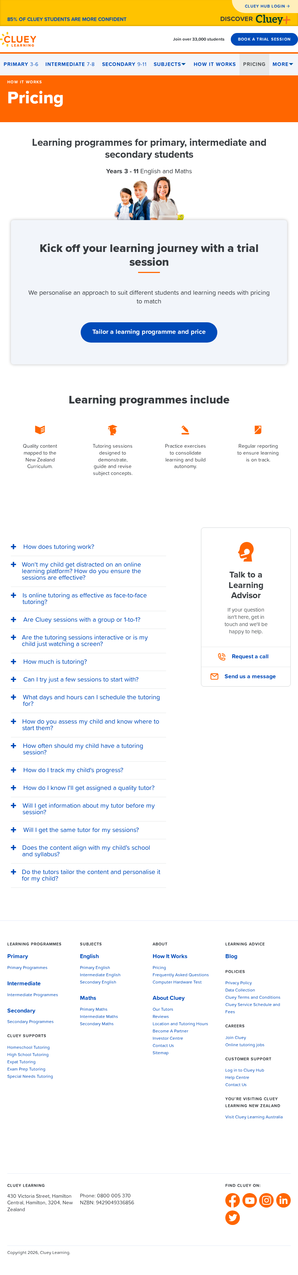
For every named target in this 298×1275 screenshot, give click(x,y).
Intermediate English (100, 975)
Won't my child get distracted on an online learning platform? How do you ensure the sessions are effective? (81, 571)
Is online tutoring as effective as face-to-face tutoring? (85, 598)
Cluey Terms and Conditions (253, 997)
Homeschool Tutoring (28, 1048)
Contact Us (163, 1046)
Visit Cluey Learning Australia (254, 1117)
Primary (21, 64)
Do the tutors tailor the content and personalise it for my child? (91, 875)
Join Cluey (235, 1038)
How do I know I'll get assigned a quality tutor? (88, 788)
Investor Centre (168, 1038)
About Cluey (169, 998)
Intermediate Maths (99, 1017)
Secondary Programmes (30, 1022)
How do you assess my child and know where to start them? (90, 725)
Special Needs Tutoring (30, 1077)
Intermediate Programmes (32, 995)
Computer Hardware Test (177, 982)
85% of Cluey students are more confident (66, 19)
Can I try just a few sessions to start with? (80, 679)
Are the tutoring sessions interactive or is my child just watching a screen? (85, 640)
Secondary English (98, 982)
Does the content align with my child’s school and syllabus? (86, 851)
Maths (88, 998)
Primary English (95, 968)
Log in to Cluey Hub (244, 1070)
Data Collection (240, 990)
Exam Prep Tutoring (26, 1069)
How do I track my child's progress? (73, 770)
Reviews (161, 1017)
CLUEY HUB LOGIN (265, 6)
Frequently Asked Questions (181, 975)
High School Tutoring (28, 1055)
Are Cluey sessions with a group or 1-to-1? (81, 620)
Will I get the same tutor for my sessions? (81, 830)
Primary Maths (94, 1009)
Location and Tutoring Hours (180, 1024)
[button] (88, 547)
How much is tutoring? (55, 662)
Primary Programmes (27, 968)
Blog (231, 956)
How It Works (215, 64)
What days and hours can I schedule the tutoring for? (91, 700)
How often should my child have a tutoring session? (83, 749)
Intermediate (70, 64)
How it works (25, 82)
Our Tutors (163, 1009)
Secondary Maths (97, 1024)
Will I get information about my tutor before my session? (89, 809)
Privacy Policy (238, 983)
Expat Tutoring (21, 1062)
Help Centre (237, 1078)
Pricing (254, 64)
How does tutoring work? (58, 547)
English (89, 956)
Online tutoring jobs (245, 1045)
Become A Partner (170, 1031)
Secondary (124, 64)
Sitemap (161, 1053)
